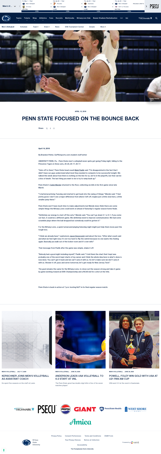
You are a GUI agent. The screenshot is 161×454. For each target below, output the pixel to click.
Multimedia (69, 18)
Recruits (59, 18)
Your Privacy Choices (73, 440)
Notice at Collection (91, 440)
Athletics (43, 18)
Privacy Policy (56, 436)
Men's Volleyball (9, 371)
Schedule (23, 27)
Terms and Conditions (93, 436)
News (57, 27)
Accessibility (82, 445)
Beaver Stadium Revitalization (105, 18)
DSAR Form (108, 436)
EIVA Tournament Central (74, 27)
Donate (92, 27)
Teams (18, 18)
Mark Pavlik (79, 170)
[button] (146, 6)
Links (37, 11)
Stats (46, 27)
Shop (35, 18)
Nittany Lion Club (83, 18)
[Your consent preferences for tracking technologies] (4, 450)
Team (35, 27)
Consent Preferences (73, 436)
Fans (51, 18)
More (102, 27)
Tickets (27, 18)
